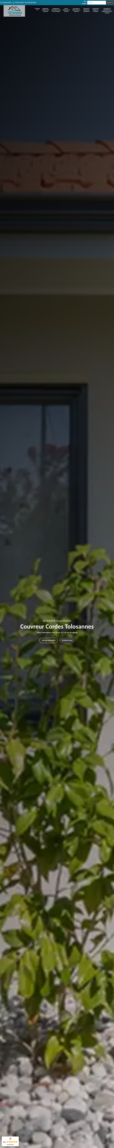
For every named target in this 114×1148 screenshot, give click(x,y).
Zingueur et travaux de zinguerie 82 (86, 10)
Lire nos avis (10, 1144)
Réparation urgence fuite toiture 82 (45, 10)
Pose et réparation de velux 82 (66, 10)
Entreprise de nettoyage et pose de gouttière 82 (56, 10)
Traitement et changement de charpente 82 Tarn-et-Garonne (107, 10)
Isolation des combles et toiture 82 (95, 10)
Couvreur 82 (37, 9)
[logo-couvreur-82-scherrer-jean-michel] (14, 11)
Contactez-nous (67, 640)
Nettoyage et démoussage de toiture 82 (76, 10)
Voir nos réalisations (48, 640)
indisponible (6, 2)
